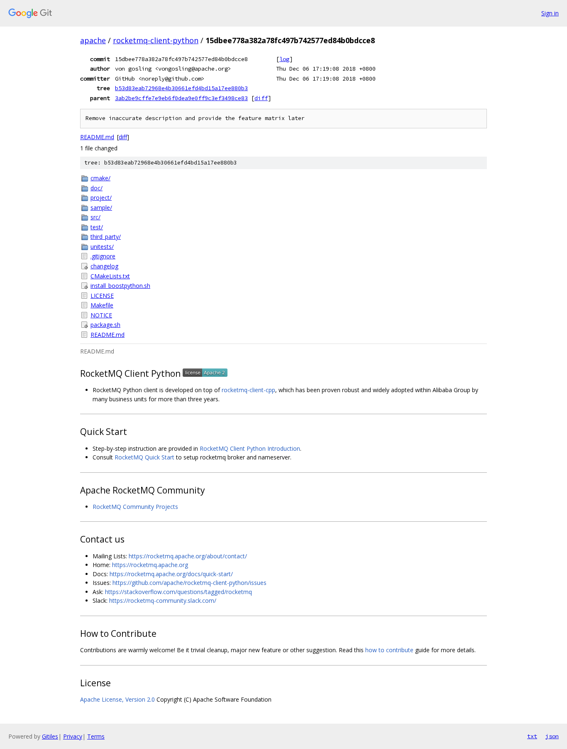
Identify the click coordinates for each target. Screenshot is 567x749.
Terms (96, 736)
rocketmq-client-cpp (248, 390)
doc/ (96, 188)
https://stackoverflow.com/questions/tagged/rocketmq (178, 592)
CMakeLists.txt (110, 276)
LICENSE (102, 296)
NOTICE (101, 315)
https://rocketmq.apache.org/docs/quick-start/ (171, 574)
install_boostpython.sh (120, 286)
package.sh (105, 325)
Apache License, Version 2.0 (117, 699)
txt (532, 736)
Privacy (72, 736)
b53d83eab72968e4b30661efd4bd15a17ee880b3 (181, 88)
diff (261, 98)
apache (93, 40)
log (284, 59)
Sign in (550, 13)
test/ (96, 227)
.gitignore (102, 256)
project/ (101, 197)
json (552, 736)
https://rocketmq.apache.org (150, 565)
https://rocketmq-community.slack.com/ (162, 600)
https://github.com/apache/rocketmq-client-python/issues (189, 583)
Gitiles (50, 736)
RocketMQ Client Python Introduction (250, 448)
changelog (104, 266)
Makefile (101, 305)
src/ (95, 217)
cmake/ (100, 178)
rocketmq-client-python (155, 40)
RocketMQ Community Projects (135, 507)
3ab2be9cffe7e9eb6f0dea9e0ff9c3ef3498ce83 (181, 98)
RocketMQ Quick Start (144, 457)
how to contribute (389, 650)
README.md (97, 137)
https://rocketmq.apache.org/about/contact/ (188, 556)
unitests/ (102, 246)
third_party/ (105, 237)
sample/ (101, 207)
